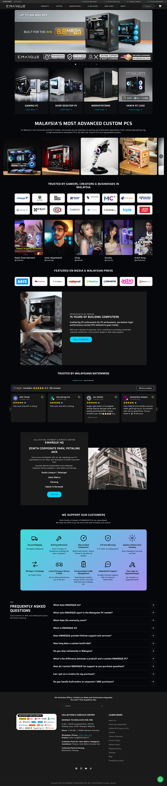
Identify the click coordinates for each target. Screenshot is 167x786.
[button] (156, 409)
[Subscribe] (101, 706)
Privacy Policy (114, 740)
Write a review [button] (145, 388)
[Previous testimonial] (17, 232)
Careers (112, 732)
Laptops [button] (59, 6)
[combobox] (148, 6)
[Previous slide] (69, 64)
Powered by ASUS (116, 761)
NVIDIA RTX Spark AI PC (119, 728)
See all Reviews (89, 380)
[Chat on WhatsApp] (160, 779)
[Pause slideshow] (97, 64)
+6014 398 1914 (85, 735)
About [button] (123, 6)
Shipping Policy (115, 748)
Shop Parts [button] (109, 6)
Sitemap (112, 752)
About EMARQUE (80, 339)
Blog (110, 757)
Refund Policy (114, 744)
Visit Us (54, 494)
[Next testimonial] (150, 232)
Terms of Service (116, 736)
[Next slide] (91, 64)
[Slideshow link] (83, 36)
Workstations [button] (75, 6)
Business (18, 1)
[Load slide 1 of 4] (75, 64)
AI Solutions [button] (93, 6)
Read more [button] (55, 417)
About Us (112, 720)
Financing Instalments (118, 724)
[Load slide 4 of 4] (86, 64)
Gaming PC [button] (45, 6)
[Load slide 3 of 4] (82, 64)
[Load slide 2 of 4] (79, 64)
